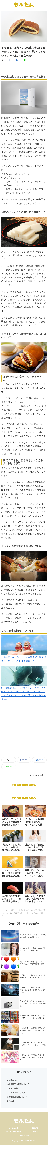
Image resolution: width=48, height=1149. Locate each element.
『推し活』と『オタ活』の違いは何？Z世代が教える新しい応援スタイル (33, 1057)
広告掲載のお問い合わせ (17, 1097)
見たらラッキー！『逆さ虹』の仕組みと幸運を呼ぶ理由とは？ (33, 936)
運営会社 (10, 1101)
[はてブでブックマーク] (17, 60)
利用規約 (35, 1132)
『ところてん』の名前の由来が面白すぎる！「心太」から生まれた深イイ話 (33, 1030)
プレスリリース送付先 (16, 1093)
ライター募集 (12, 1088)
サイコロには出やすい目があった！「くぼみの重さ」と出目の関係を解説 (33, 1003)
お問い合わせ (24, 1135)
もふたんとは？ (13, 1080)
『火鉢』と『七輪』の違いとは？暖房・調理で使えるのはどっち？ (33, 976)
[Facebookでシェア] (10, 60)
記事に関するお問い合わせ (18, 1084)
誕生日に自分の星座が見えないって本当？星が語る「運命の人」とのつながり (33, 990)
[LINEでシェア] (24, 60)
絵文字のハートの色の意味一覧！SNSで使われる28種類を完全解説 (32, 963)
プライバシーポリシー (13, 1132)
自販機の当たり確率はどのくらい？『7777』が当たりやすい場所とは (33, 1017)
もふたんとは (13, 1128)
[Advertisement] (24, 732)
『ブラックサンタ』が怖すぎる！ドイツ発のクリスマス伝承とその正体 (33, 1044)
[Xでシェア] (2, 60)
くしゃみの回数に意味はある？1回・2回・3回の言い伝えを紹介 (33, 949)
